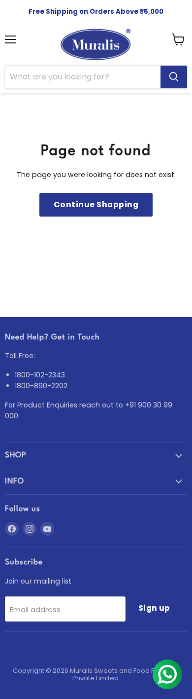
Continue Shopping (96, 204)
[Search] (173, 77)
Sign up (154, 608)
